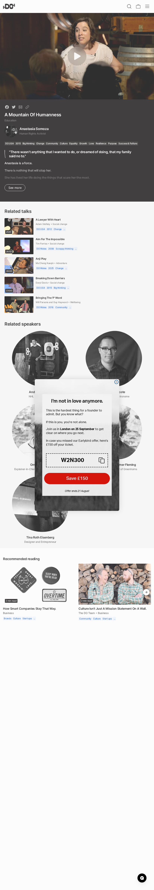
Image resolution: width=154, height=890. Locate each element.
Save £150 (77, 478)
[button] (77, 460)
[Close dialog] (116, 382)
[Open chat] (141, 877)
